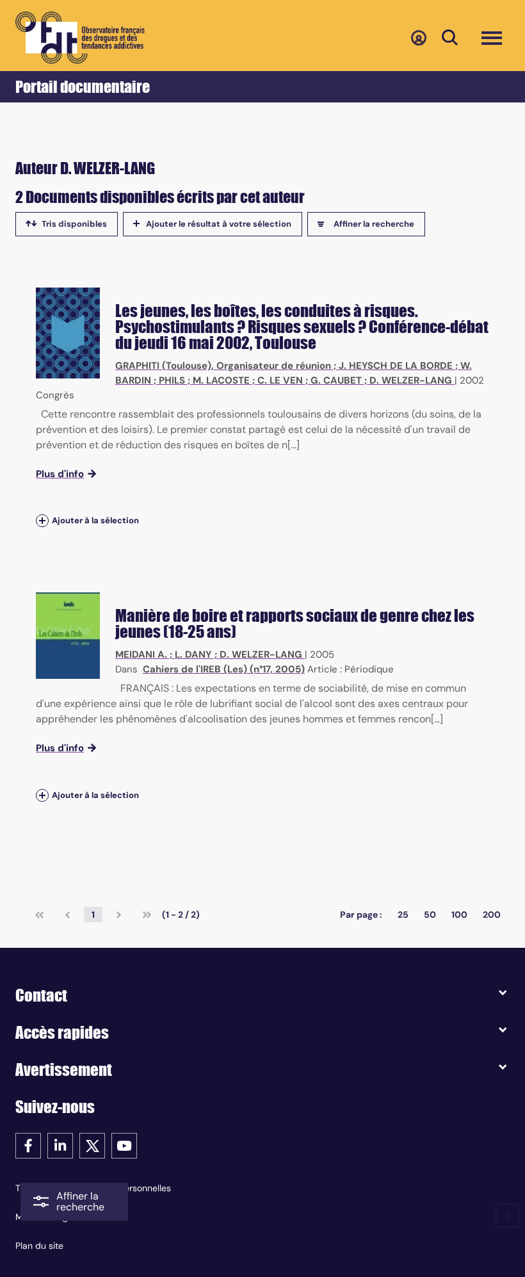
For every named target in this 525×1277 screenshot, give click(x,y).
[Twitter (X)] (92, 1144)
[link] (39, 914)
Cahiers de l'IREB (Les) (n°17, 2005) (224, 669)
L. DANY (193, 654)
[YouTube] (124, 1144)
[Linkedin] (60, 1144)
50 (430, 914)
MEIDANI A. (141, 654)
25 (403, 914)
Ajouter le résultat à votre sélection (218, 223)
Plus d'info (60, 474)
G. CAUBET (336, 380)
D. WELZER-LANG (410, 380)
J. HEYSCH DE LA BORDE (396, 365)
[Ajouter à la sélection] (42, 521)
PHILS (172, 380)
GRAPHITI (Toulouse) (163, 365)
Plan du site (39, 1245)
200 (492, 914)
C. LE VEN (280, 380)
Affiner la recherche (374, 223)
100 (459, 914)
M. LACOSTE (221, 380)
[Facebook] (28, 1144)
